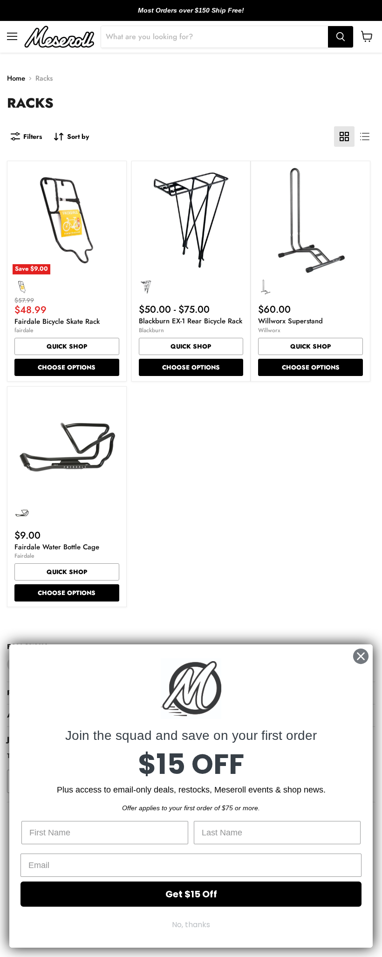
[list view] (365, 136)
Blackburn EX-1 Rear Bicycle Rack (190, 321)
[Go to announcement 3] (198, 15)
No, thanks (191, 924)
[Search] (340, 37)
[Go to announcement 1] (183, 15)
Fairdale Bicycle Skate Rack (57, 321)
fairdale (24, 330)
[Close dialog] (361, 656)
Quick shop (67, 346)
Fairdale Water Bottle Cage (56, 547)
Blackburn (151, 330)
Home (16, 78)
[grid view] (344, 136)
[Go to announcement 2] (191, 15)
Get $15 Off (191, 894)
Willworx (269, 330)
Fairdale (24, 556)
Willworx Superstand (290, 321)
